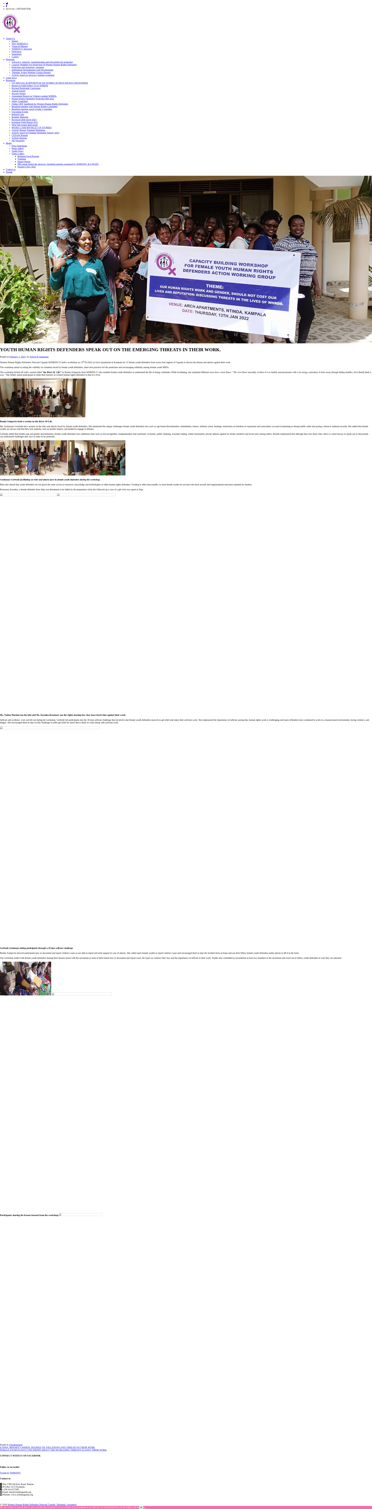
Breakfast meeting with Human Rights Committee (34, 106)
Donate (9, 172)
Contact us (11, 169)
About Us (10, 38)
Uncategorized (15, 1445)
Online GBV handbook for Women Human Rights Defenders (40, 104)
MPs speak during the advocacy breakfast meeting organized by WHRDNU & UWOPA (58, 164)
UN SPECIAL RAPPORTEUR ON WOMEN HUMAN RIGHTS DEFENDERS (50, 83)
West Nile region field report (25, 125)
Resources (10, 80)
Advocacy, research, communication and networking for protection (42, 62)
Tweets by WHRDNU (10, 1473)
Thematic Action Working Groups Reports (31, 72)
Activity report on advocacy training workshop (33, 75)
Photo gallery (18, 148)
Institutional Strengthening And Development (32, 70)
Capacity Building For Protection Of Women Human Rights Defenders (44, 64)
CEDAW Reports (20, 135)
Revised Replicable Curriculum (26, 88)
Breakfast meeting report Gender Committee (32, 109)
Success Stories (19, 93)
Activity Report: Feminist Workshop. (28, 130)
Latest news (11, 78)
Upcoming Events (20, 112)
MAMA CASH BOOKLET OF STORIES (32, 127)
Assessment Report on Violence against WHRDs (34, 96)
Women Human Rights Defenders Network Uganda (31, 1504)
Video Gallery (18, 153)
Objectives (16, 51)
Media (9, 143)
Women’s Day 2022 (26, 167)
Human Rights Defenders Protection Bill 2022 (33, 98)
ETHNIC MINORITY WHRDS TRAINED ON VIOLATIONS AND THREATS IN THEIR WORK (47, 1447)
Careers (15, 57)
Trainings (21, 159)
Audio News (17, 151)
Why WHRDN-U (20, 43)
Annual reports (18, 91)
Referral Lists (18, 114)
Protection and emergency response (28, 67)
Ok (141, 1507)
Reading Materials (20, 117)
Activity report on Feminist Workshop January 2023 (35, 133)
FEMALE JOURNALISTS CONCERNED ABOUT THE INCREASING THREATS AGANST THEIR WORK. (53, 1450)
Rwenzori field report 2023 (24, 119)
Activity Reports (19, 138)
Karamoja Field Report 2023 (25, 122)
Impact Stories (24, 161)
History (15, 41)
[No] (145, 1508)
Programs (10, 59)
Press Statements (19, 146)
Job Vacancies (18, 140)
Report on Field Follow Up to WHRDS (30, 85)
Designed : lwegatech (67, 1504)
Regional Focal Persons (28, 156)
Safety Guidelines (20, 101)
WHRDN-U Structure (22, 49)
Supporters (17, 54)
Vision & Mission (20, 46)
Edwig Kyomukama (39, 357)
